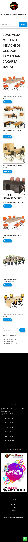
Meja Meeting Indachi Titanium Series (13, 167)
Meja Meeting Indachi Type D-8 (13, 202)
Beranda (14, 504)
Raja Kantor (21, 517)
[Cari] (22, 330)
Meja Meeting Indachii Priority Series (13, 315)
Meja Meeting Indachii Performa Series (10, 280)
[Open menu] (14, 20)
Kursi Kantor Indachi (14, 14)
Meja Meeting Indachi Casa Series (12, 97)
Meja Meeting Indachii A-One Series (12, 236)
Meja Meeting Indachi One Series (12, 132)
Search (23, 24)
